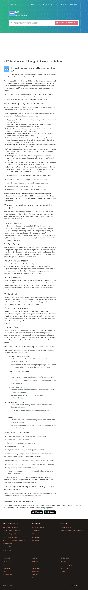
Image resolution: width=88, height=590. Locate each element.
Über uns (63, 561)
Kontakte (64, 4)
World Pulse (35, 574)
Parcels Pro (36, 4)
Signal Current (36, 578)
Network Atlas (36, 568)
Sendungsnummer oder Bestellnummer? (71, 530)
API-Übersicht (7, 561)
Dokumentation (7, 568)
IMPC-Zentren (36, 537)
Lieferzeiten (35, 561)
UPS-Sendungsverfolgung (10, 537)
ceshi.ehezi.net (22, 15)
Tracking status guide (66, 527)
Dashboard (6, 565)
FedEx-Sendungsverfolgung (10, 534)
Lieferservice (48, 4)
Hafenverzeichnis (36, 530)
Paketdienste (35, 540)
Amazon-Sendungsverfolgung (11, 530)
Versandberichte (36, 565)
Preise (4, 571)
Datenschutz (64, 568)
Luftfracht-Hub (7, 550)
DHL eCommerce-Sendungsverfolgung (14, 540)
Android (37, 505)
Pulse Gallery (35, 571)
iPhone (27, 505)
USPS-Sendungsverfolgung (10, 527)
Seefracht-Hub (7, 547)
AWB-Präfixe (35, 534)
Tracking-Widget (7, 574)
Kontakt (62, 571)
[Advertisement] (44, 45)
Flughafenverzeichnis (38, 527)
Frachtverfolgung (7, 543)
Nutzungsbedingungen (66, 565)
